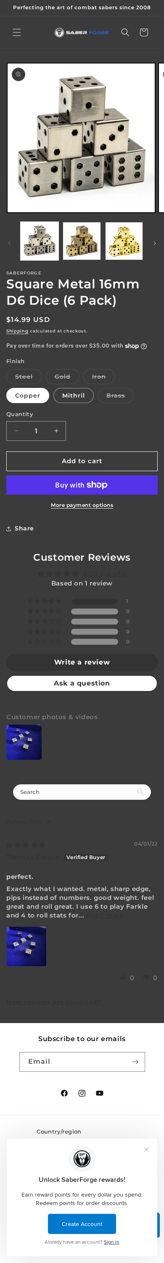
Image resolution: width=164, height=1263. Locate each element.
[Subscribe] (135, 1062)
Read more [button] (105, 915)
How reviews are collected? (53, 1002)
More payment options (82, 505)
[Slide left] (9, 243)
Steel (28, 378)
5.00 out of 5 (105, 574)
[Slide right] (154, 243)
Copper (27, 395)
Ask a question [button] (82, 683)
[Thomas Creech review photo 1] (26, 946)
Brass (120, 397)
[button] (17, 32)
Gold (67, 378)
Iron (103, 378)
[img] (26, 845)
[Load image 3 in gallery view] (124, 241)
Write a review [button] (82, 662)
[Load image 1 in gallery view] (39, 241)
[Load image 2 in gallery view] (82, 241)
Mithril (73, 395)
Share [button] (24, 528)
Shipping (17, 331)
